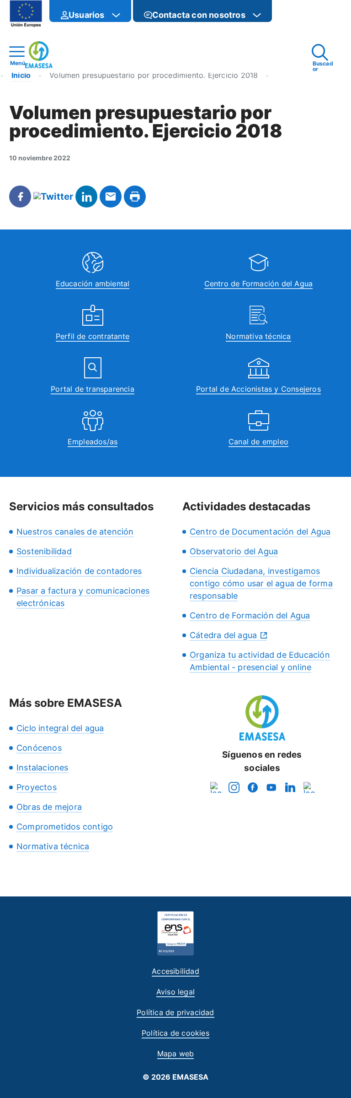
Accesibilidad (175, 971)
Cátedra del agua (223, 635)
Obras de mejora (49, 807)
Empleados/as (92, 441)
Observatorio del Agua (234, 551)
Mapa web (175, 1053)
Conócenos (39, 748)
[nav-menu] (116, 15)
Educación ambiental (93, 283)
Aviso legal (175, 991)
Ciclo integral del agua (60, 728)
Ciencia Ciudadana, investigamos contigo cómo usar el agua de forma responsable (261, 583)
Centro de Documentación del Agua (260, 531)
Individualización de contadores (79, 571)
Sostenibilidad (44, 551)
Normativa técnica (258, 336)
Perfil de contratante (92, 336)
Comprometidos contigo (64, 826)
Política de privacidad (175, 1012)
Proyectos (36, 787)
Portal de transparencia (92, 388)
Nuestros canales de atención (75, 531)
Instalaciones (42, 767)
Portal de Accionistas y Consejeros (258, 388)
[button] (290, 15)
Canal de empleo (258, 441)
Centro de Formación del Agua (258, 283)
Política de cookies (175, 1033)
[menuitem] (90, 11)
